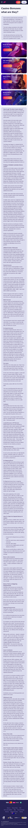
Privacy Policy (15, 807)
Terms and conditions (8, 809)
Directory (7, 811)
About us (8, 807)
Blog (15, 809)
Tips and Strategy (20, 809)
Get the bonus (7, 49)
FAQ (20, 807)
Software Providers (14, 811)
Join (18, 2)
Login (24, 2)
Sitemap (21, 811)
